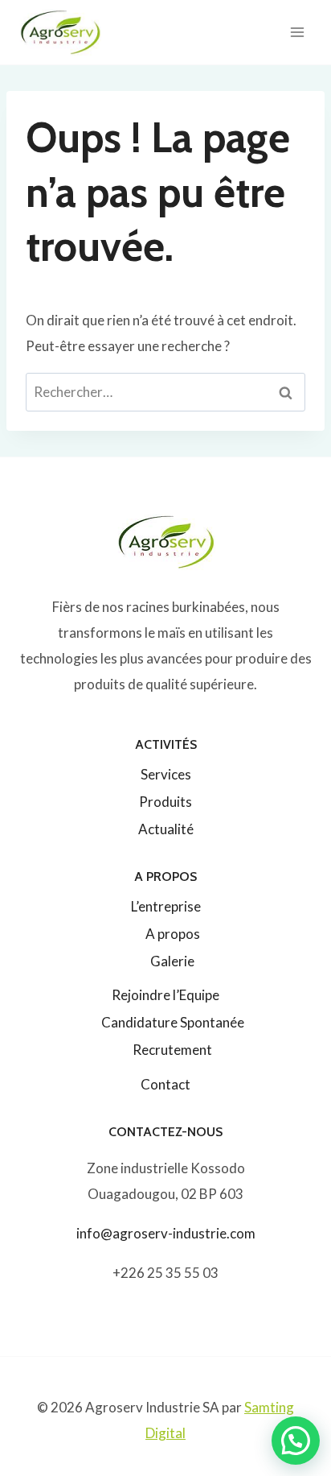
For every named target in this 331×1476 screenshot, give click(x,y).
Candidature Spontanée (172, 1022)
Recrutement (172, 1049)
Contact (165, 1084)
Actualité (166, 829)
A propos (172, 933)
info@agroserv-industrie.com (165, 1233)
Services (166, 774)
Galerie (172, 961)
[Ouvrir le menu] (297, 31)
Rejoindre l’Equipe (165, 994)
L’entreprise (166, 906)
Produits (165, 801)
